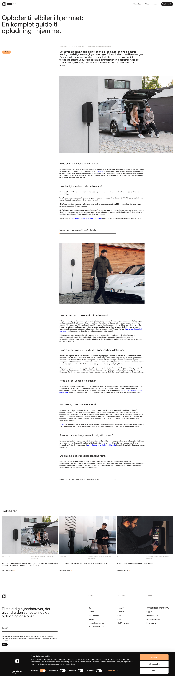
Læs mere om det (7, 570)
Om (90, 608)
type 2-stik (99, 171)
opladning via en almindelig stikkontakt (101, 445)
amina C (120, 612)
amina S (120, 616)
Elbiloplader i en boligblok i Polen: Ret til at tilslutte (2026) (83, 563)
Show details (110, 671)
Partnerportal (151, 623)
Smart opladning (95, 616)
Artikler (7, 52)
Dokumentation (152, 616)
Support (149, 612)
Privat (147, 4)
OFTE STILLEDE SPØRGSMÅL (157, 608)
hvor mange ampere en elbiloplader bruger (86, 218)
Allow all (154, 657)
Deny (154, 670)
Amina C (62, 424)
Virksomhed (137, 4)
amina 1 (120, 619)
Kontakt (91, 612)
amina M (120, 608)
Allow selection (154, 664)
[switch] (63, 670)
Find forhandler (167, 4)
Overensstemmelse (153, 619)
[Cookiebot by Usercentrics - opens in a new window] (17, 672)
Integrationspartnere (96, 623)
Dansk (155, 4)
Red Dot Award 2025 (96, 627)
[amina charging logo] (15, 4)
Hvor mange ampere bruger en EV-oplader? (135, 563)
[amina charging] (37, 596)
